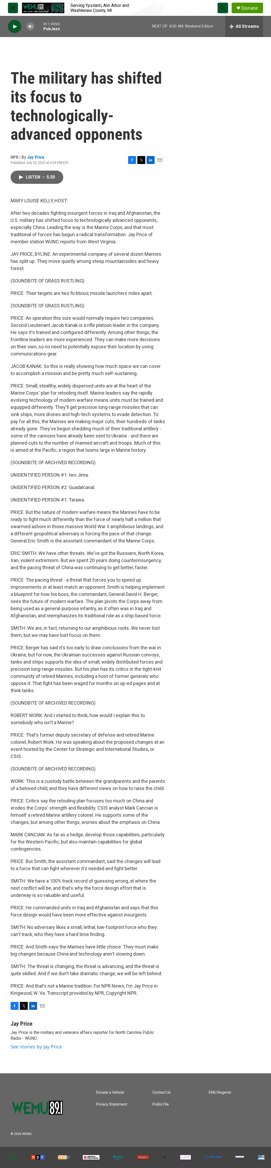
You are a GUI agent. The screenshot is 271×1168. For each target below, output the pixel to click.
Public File (160, 1104)
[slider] (39, 26)
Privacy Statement (111, 1104)
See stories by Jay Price (36, 1046)
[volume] (30, 27)
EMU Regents (220, 1092)
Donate (249, 8)
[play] (14, 27)
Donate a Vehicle (110, 1092)
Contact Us (161, 1092)
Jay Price (35, 157)
